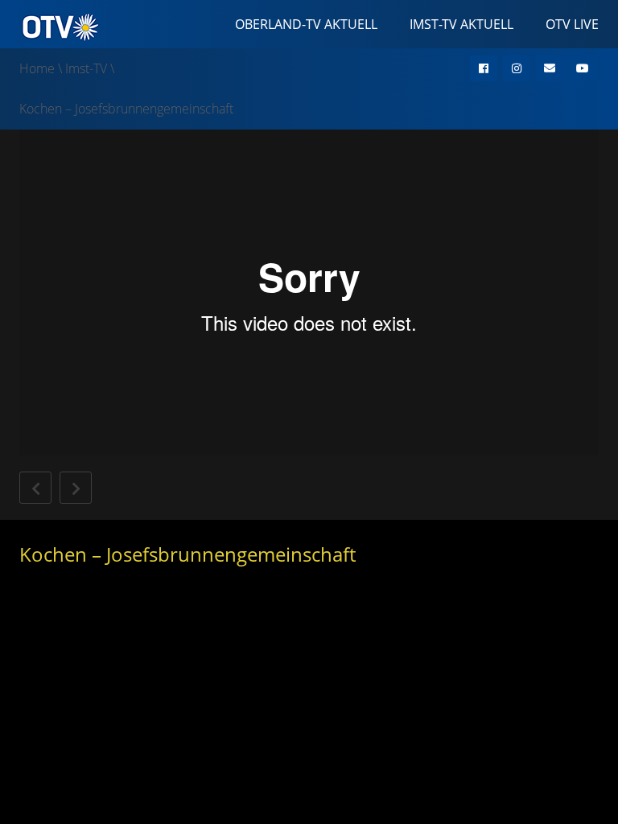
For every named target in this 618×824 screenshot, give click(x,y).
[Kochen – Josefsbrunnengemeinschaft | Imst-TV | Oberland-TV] (59, 26)
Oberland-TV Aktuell (306, 24)
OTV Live (572, 24)
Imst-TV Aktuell (461, 24)
